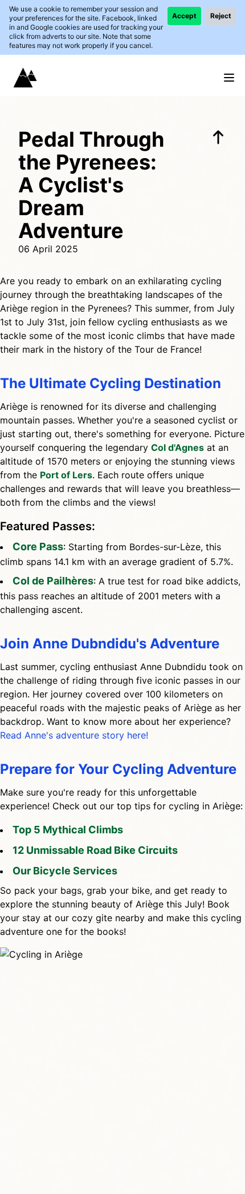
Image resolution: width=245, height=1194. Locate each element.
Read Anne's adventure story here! (74, 735)
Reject (220, 15)
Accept (184, 15)
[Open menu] (229, 77)
